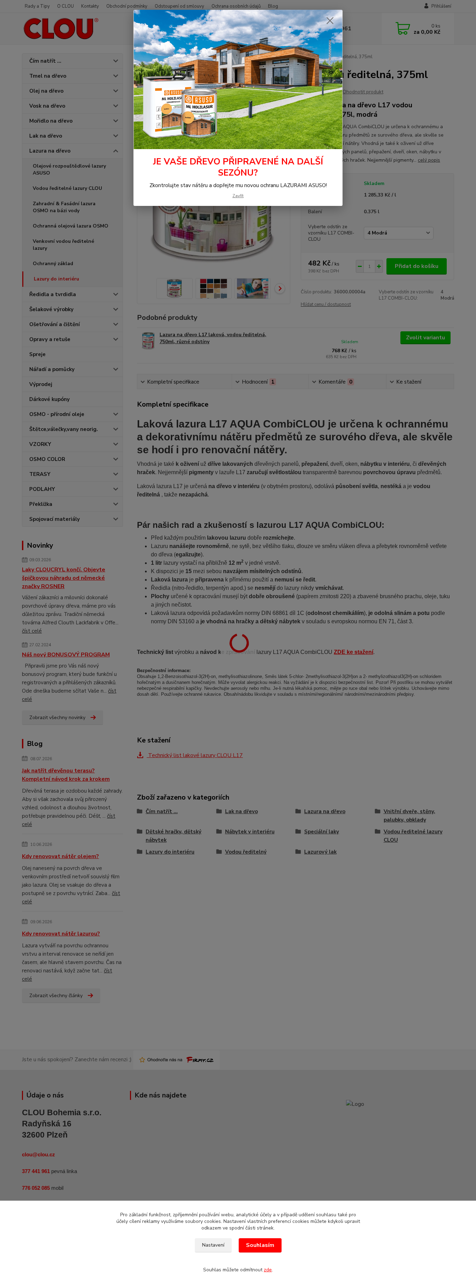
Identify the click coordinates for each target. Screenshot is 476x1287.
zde (268, 1269)
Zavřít (238, 196)
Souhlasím (260, 1245)
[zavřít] (330, 20)
